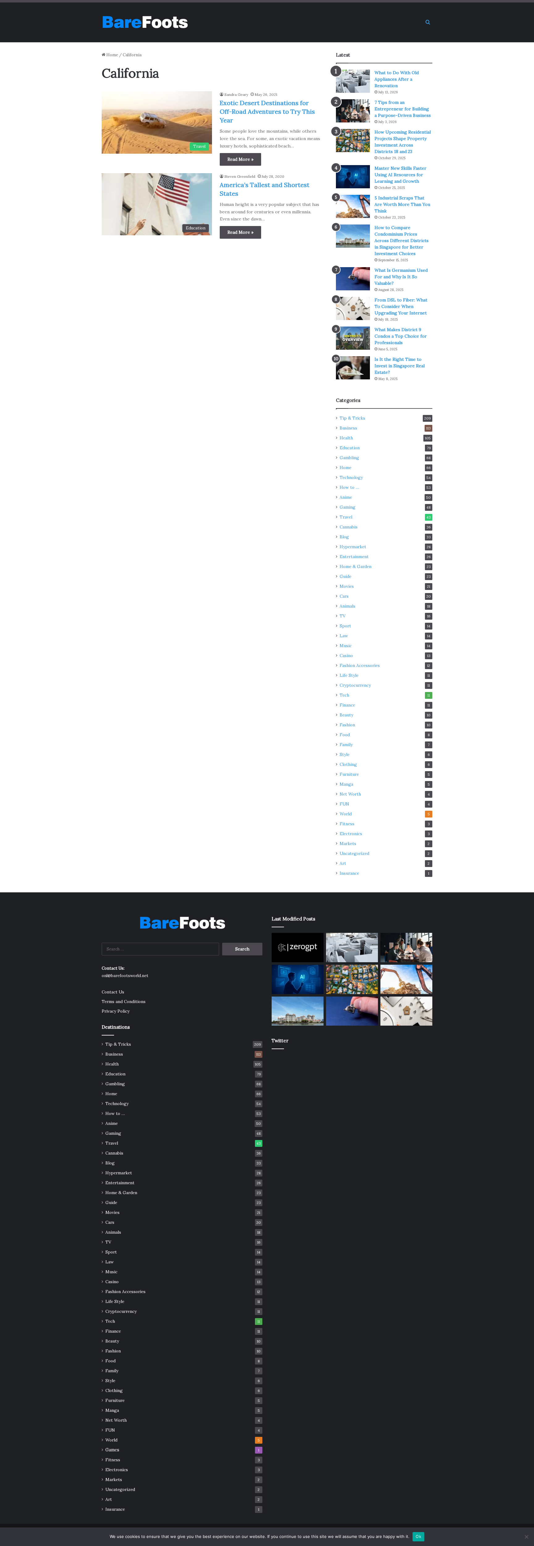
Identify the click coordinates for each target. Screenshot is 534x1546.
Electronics (351, 833)
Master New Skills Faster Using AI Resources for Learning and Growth (400, 174)
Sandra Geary (236, 94)
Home (111, 55)
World (346, 814)
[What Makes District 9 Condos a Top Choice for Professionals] (353, 338)
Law (344, 635)
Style (345, 754)
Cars (344, 596)
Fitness (347, 823)
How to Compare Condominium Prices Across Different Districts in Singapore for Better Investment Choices (402, 240)
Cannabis (349, 527)
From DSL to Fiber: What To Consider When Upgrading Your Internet (401, 306)
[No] (526, 1537)
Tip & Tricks (352, 418)
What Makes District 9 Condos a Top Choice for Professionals (401, 336)
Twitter (280, 1041)
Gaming (347, 507)
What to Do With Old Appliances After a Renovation (397, 79)
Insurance (349, 873)
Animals (347, 606)
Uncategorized (354, 853)
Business (348, 428)
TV (342, 616)
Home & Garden (355, 566)
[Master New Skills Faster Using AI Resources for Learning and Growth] (353, 176)
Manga (346, 784)
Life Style (349, 675)
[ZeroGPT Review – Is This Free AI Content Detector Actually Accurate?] (298, 947)
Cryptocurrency (355, 685)
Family (346, 744)
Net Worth (350, 794)
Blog (344, 537)
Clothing (348, 764)
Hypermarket (353, 546)
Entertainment (354, 556)
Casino (346, 655)
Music (346, 645)
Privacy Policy (115, 1011)
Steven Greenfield (239, 176)
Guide (345, 576)
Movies (347, 586)
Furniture (349, 774)
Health (346, 438)
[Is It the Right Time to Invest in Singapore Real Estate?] (353, 367)
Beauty (346, 715)
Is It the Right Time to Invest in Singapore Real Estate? (400, 366)
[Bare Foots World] (145, 22)
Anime (346, 497)
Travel (346, 517)
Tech (344, 695)
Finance (347, 705)
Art (343, 863)
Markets (348, 843)
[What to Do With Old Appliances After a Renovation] (353, 81)
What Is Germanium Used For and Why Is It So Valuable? (401, 276)
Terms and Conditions (124, 1001)
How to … (349, 487)
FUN (344, 804)
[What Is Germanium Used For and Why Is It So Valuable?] (353, 278)
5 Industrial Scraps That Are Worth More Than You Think (402, 204)
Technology (351, 477)
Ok (418, 1536)
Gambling (349, 457)
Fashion (347, 725)
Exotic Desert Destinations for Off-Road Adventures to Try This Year (267, 111)
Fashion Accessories (360, 665)
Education (350, 448)
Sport (345, 626)
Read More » (240, 159)
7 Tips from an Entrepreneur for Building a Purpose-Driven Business (403, 109)
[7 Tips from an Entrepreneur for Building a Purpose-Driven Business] (353, 110)
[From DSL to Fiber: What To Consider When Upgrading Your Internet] (353, 308)
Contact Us (113, 992)
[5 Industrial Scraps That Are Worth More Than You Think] (353, 206)
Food (345, 734)
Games (112, 1450)
